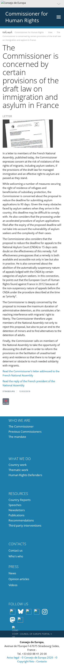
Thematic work (18, 470)
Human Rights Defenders (25, 475)
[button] (32, 4)
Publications (16, 515)
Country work (18, 465)
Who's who (16, 556)
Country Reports (20, 500)
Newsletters (17, 510)
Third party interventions (25, 525)
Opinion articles (19, 579)
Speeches (15, 505)
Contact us (16, 550)
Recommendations (21, 520)
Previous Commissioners (25, 432)
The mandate (17, 437)
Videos (13, 585)
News (12, 573)
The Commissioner (21, 426)
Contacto (41, 661)
